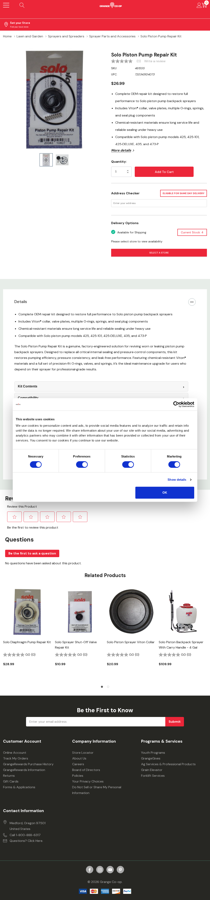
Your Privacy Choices (88, 781)
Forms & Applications (19, 787)
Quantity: (119, 161)
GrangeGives (150, 758)
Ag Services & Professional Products (168, 764)
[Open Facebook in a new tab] (89, 869)
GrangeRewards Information (24, 770)
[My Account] (199, 5)
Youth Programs (153, 752)
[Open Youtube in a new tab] (110, 869)
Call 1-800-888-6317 (25, 835)
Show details (177, 479)
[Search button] (22, 5)
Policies (77, 775)
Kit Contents (27, 386)
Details (20, 301)
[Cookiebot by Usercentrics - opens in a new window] (176, 404)
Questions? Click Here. (26, 841)
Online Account (14, 752)
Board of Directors (86, 770)
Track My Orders (15, 758)
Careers (78, 764)
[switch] (82, 464)
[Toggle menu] (6, 5)
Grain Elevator (151, 770)
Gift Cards (10, 781)
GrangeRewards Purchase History (28, 764)
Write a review (154, 61)
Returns (9, 775)
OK (164, 492)
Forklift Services (153, 775)
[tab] (102, 687)
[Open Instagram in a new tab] (99, 869)
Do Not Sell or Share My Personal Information (96, 790)
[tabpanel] (27, 634)
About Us (79, 758)
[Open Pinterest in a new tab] (120, 869)
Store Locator (83, 752)
